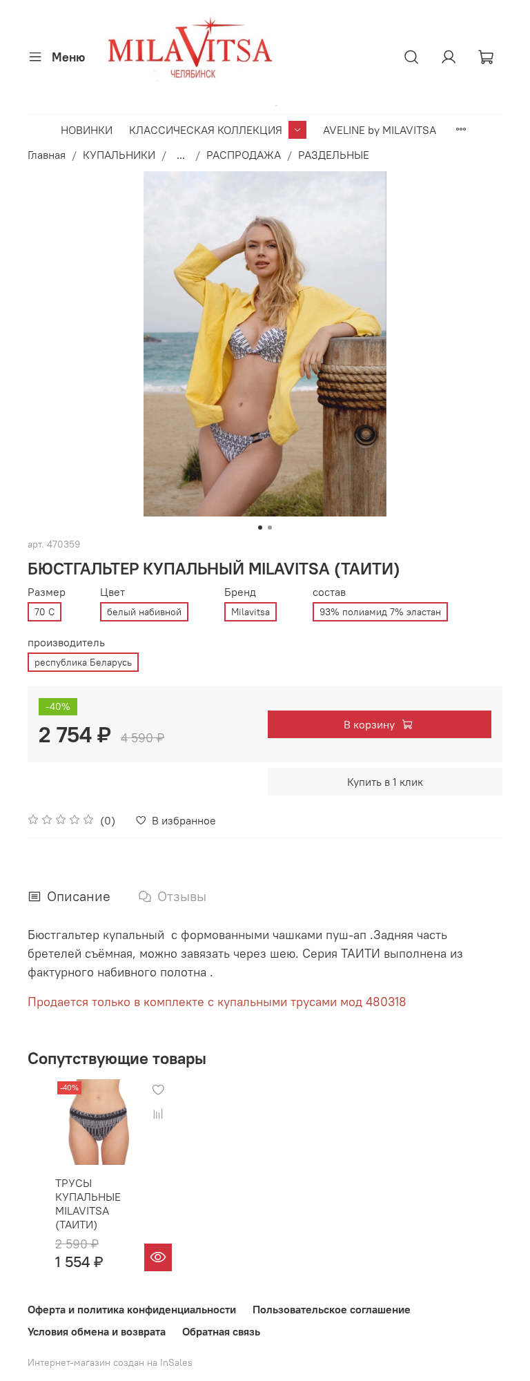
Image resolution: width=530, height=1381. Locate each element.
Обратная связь (221, 1331)
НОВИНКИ (86, 130)
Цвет (112, 592)
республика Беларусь (83, 662)
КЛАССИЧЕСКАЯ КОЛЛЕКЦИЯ (205, 130)
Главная (47, 155)
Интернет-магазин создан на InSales (110, 1362)
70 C (45, 612)
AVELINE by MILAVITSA (379, 130)
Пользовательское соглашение (332, 1309)
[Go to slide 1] (260, 527)
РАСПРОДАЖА (243, 155)
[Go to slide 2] (270, 527)
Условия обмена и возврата (97, 1331)
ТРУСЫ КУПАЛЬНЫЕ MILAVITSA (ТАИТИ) (88, 1203)
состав (329, 592)
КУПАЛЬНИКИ (119, 155)
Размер (47, 592)
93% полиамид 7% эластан (380, 612)
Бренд (240, 592)
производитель (66, 642)
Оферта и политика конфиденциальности (132, 1309)
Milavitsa (250, 612)
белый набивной (144, 612)
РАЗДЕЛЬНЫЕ (333, 155)
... (181, 154)
